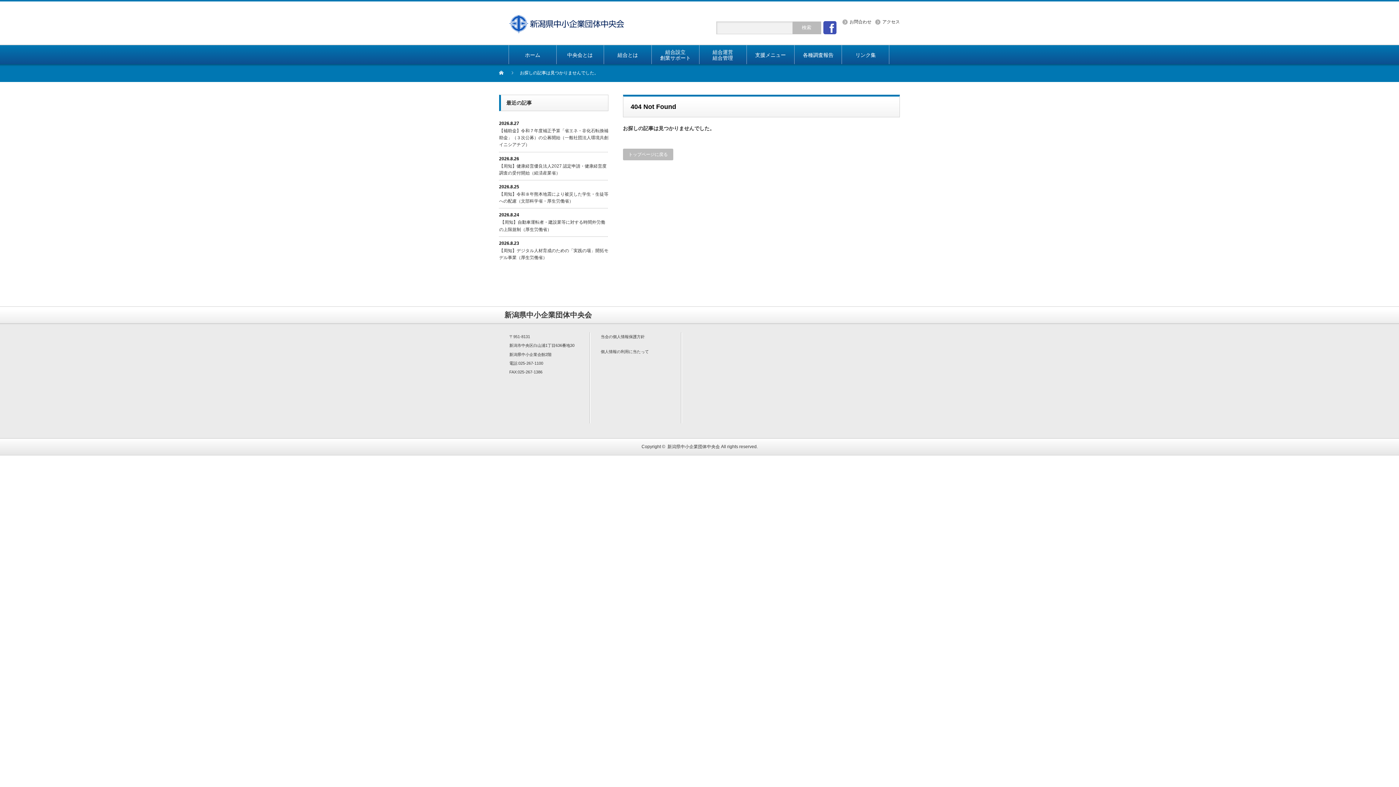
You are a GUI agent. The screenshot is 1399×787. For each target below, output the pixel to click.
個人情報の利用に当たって (625, 351)
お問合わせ (860, 21)
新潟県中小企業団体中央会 (693, 446)
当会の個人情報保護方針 (623, 336)
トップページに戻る (648, 154)
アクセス (891, 21)
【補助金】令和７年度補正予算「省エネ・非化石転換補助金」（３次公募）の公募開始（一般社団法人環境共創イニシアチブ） (553, 137)
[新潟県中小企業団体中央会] (566, 19)
